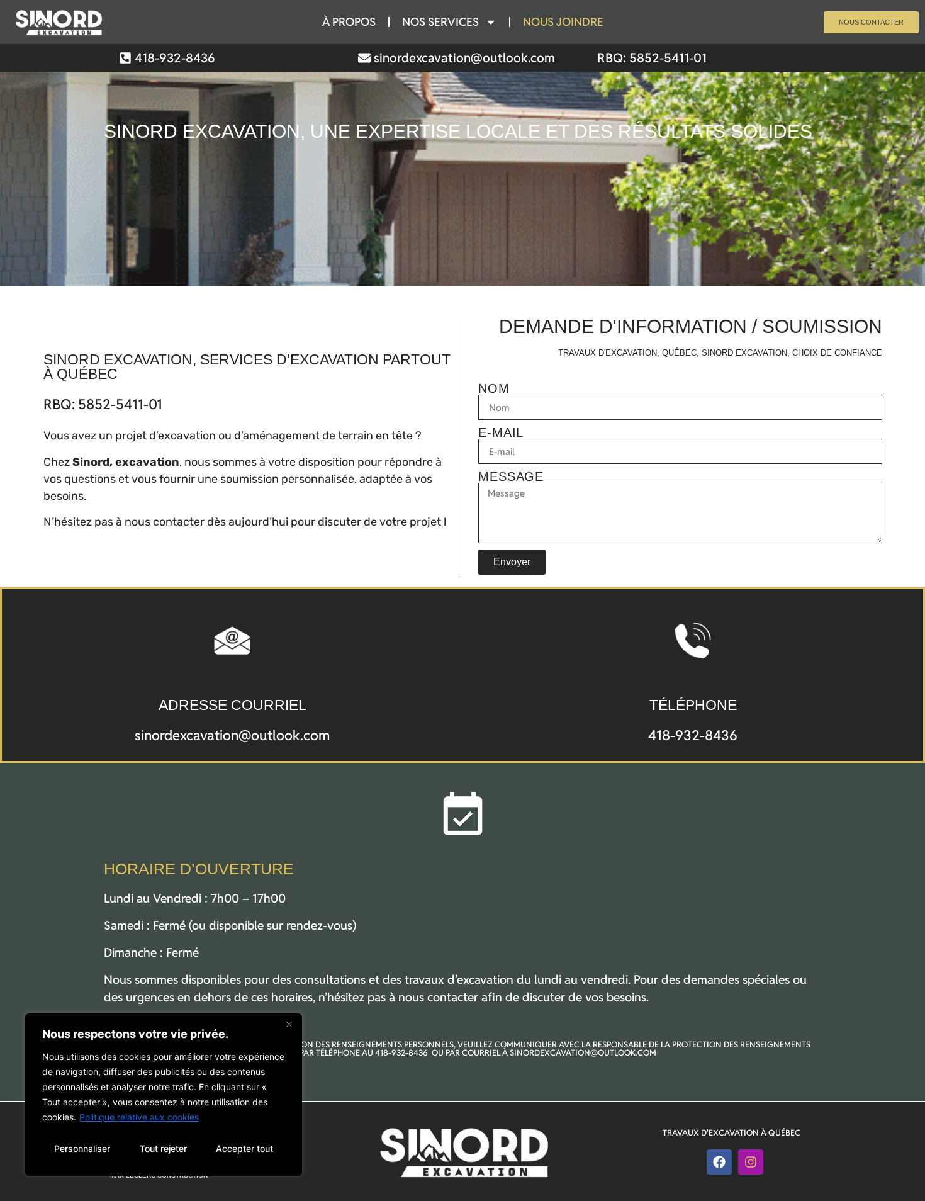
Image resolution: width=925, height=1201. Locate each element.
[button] (652, 58)
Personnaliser (82, 1148)
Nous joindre (563, 21)
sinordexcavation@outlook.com (232, 735)
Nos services (440, 21)
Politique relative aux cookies (139, 1117)
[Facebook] (719, 1162)
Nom (494, 388)
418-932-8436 (692, 735)
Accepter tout (244, 1148)
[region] (163, 1094)
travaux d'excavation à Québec (731, 1132)
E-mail (501, 432)
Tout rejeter (163, 1148)
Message (511, 476)
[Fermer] (288, 1024)
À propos (349, 21)
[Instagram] (750, 1162)
